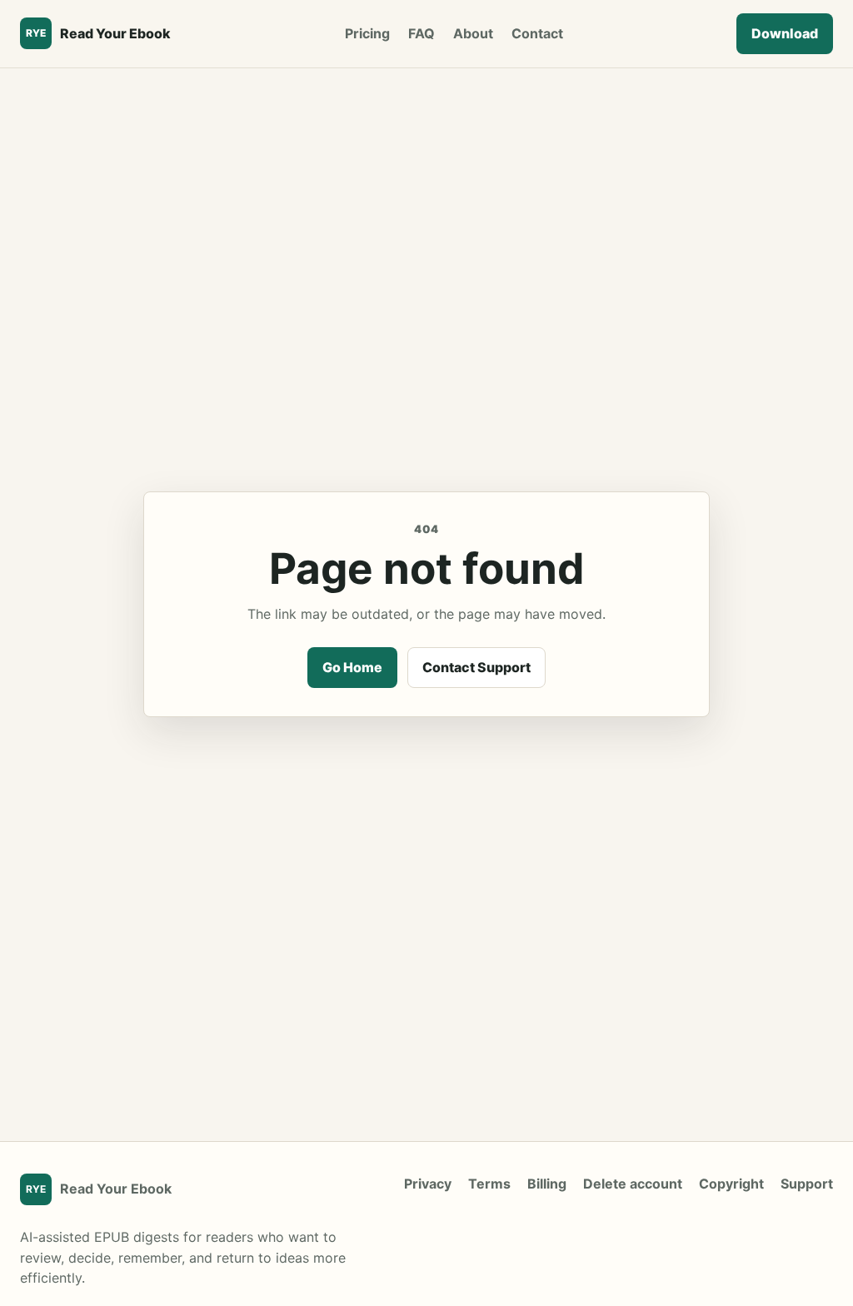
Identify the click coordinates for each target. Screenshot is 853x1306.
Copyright (731, 1183)
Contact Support (476, 667)
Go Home (352, 667)
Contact (537, 33)
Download (784, 33)
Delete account (632, 1183)
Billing (546, 1183)
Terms (489, 1183)
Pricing (367, 33)
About (473, 33)
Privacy (427, 1183)
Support (807, 1183)
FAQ (421, 33)
